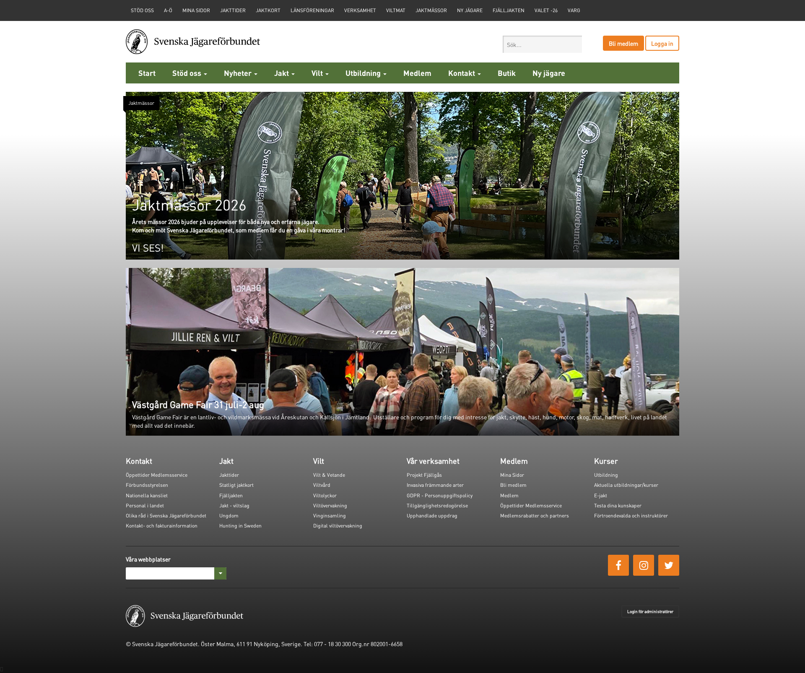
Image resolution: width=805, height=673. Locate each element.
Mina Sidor (512, 475)
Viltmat (395, 10)
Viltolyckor (325, 495)
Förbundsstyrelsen (147, 485)
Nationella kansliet (147, 495)
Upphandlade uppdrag (432, 515)
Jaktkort (268, 10)
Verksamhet (360, 10)
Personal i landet (145, 505)
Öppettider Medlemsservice (156, 475)
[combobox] (542, 44)
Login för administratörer (650, 611)
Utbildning (363, 73)
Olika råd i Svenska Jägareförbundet (166, 515)
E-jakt (600, 495)
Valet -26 (546, 10)
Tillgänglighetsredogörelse (437, 505)
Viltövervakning (330, 505)
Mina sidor (196, 10)
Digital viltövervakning (337, 525)
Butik (507, 73)
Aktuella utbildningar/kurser (626, 485)
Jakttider (233, 10)
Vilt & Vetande (329, 475)
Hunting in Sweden (240, 525)
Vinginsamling (329, 515)
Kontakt (462, 73)
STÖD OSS (142, 10)
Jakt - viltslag (234, 505)
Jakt (282, 73)
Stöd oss (187, 73)
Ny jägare (470, 10)
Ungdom (229, 515)
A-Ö (168, 10)
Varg (574, 10)
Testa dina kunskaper (617, 505)
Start (147, 73)
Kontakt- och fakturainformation (161, 525)
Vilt (318, 73)
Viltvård (321, 485)
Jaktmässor (431, 10)
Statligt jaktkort (236, 485)
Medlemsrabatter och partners (534, 515)
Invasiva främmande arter (435, 485)
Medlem (417, 73)
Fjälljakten (509, 10)
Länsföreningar (312, 10)
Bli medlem (623, 43)
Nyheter (238, 73)
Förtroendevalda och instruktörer (631, 515)
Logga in (662, 43)
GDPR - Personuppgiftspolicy (440, 495)
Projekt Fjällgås (424, 475)
